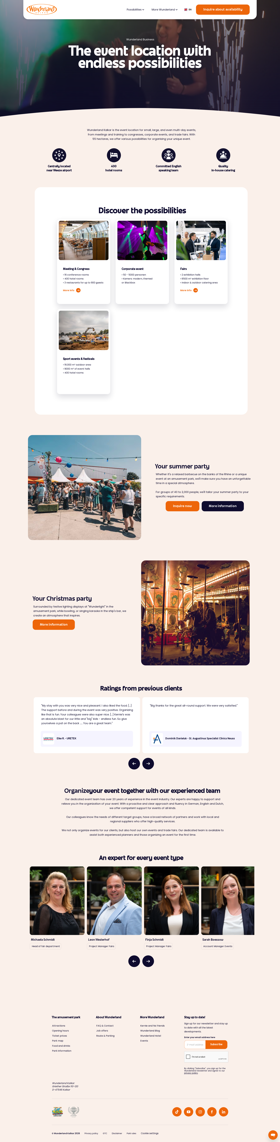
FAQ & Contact (105, 1025)
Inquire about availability (223, 9)
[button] (135, 9)
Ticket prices (59, 1035)
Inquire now (182, 506)
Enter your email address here (199, 1037)
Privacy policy (91, 1133)
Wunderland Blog (150, 1030)
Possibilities (134, 9)
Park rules (131, 1133)
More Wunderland (163, 9)
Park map (57, 1040)
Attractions (58, 1025)
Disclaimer (117, 1133)
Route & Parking (105, 1035)
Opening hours (60, 1030)
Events (144, 1040)
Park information (61, 1050)
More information (223, 506)
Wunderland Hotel (150, 1035)
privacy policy (191, 1073)
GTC (105, 1133)
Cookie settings (150, 1133)
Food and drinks (61, 1046)
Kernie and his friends (152, 1025)
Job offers (102, 1030)
